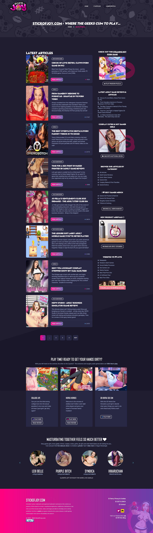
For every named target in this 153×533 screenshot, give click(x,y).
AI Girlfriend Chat (105, 275)
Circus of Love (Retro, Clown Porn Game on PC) (111, 99)
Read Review (37, 423)
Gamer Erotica (111, 6)
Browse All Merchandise (112, 209)
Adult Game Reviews (106, 175)
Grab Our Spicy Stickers (113, 246)
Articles (98, 6)
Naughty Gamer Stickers (107, 201)
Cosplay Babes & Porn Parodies (109, 182)
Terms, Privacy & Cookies (118, 498)
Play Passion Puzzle (113, 83)
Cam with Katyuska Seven (113, 156)
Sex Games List (105, 268)
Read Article (57, 79)
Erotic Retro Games (106, 177)
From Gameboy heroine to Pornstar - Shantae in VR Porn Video (110, 103)
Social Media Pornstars (107, 265)
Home (86, 6)
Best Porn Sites (104, 277)
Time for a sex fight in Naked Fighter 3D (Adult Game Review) (111, 111)
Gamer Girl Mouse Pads (107, 198)
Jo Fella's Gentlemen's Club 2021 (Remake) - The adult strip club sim (109, 116)
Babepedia (103, 260)
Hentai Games (104, 270)
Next (75, 337)
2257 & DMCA (121, 501)
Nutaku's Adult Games (107, 263)
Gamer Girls (103, 180)
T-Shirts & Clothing (105, 203)
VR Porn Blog (121, 518)
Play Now (37, 419)
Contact (123, 504)
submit (39, 511)
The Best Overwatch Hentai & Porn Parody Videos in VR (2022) (112, 107)
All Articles (103, 172)
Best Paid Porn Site (106, 273)
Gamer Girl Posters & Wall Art (109, 196)
